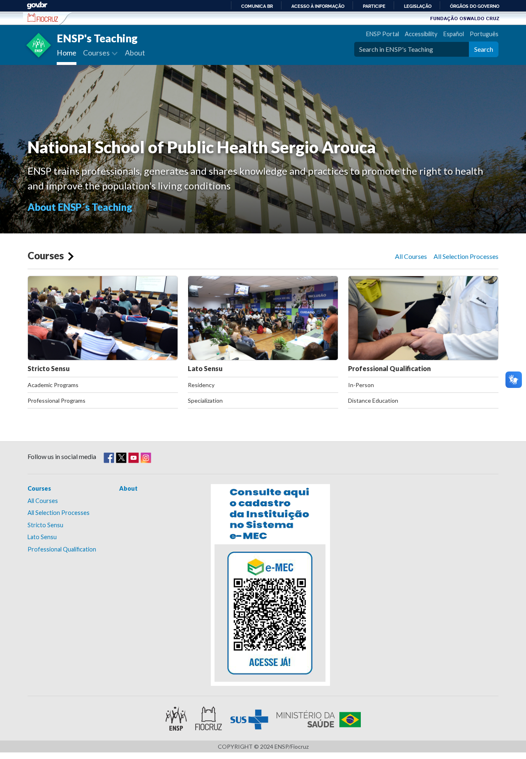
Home (66, 52)
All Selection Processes (466, 256)
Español (453, 33)
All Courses (411, 256)
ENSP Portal (382, 33)
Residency (201, 384)
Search (483, 49)
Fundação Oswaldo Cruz (464, 18)
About (135, 52)
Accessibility (421, 33)
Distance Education (373, 400)
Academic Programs (53, 384)
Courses (46, 255)
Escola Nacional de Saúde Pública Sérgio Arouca (43, 17)
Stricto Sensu (49, 368)
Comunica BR (257, 6)
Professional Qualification (389, 368)
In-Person (361, 384)
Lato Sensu (205, 368)
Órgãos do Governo (474, 6)
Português (484, 33)
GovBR (37, 5)
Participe (374, 6)
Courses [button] (97, 52)
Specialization (205, 400)
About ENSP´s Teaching (80, 207)
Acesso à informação (317, 6)
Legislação (417, 6)
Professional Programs (56, 400)
